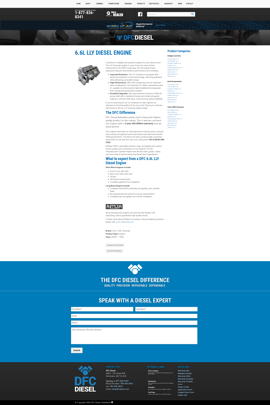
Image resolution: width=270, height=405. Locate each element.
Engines (170, 65)
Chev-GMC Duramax (175, 107)
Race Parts (171, 74)
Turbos (170, 76)
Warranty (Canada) (185, 379)
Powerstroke (114, 4)
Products (141, 4)
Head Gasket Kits (174, 68)
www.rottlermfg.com (125, 222)
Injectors (171, 72)
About (88, 4)
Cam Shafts (172, 61)
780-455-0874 (116, 386)
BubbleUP (106, 402)
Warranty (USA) (184, 376)
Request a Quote (185, 373)
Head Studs (172, 70)
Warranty (168, 4)
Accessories (172, 59)
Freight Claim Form (186, 392)
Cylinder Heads (173, 63)
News (180, 4)
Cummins (99, 4)
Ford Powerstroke (174, 81)
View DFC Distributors (114, 251)
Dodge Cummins (174, 56)
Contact (190, 4)
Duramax (128, 4)
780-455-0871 (126, 383)
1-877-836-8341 (84, 14)
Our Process (154, 4)
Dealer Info (182, 395)
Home (78, 4)
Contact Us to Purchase (115, 245)
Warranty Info (183, 371)
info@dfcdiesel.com (120, 389)
